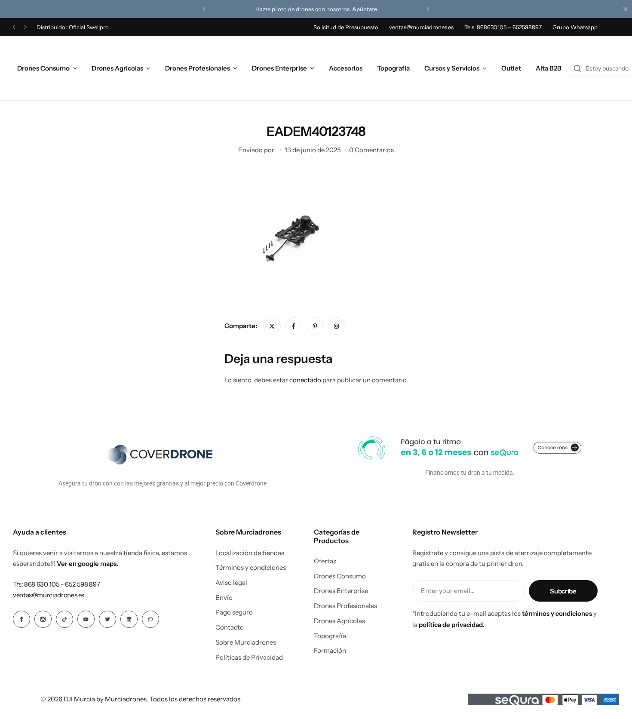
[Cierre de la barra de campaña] (625, 9)
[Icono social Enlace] (21, 619)
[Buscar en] (577, 68)
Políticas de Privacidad (249, 657)
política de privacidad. (452, 625)
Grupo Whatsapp (575, 27)
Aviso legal (231, 583)
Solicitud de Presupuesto (345, 27)
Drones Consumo (43, 68)
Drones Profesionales (197, 68)
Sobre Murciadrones (245, 642)
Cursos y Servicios (451, 68)
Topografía (393, 68)
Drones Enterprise (279, 68)
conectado (305, 380)
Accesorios (345, 68)
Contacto (229, 627)
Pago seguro (234, 612)
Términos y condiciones (250, 568)
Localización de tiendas (249, 553)
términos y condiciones (557, 613)
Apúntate (364, 9)
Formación (330, 650)
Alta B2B (548, 68)
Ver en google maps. (87, 563)
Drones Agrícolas (117, 68)
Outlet (511, 68)
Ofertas (325, 561)
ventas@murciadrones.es (421, 27)
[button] (204, 9)
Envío (224, 598)
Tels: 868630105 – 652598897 (503, 27)
